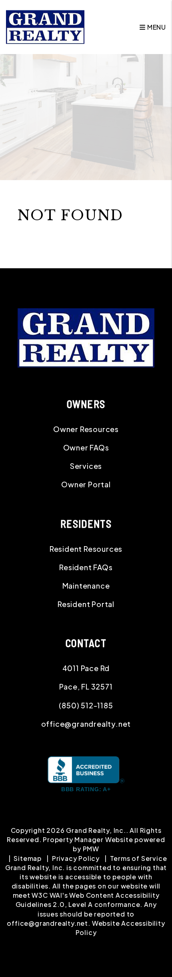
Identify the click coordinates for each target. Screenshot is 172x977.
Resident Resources (86, 548)
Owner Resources (86, 429)
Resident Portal (86, 604)
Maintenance (86, 585)
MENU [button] (156, 27)
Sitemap (28, 858)
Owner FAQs (86, 447)
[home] (45, 26)
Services (86, 465)
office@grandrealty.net (86, 723)
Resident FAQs (85, 567)
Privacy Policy (76, 858)
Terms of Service (138, 858)
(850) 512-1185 (86, 705)
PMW (91, 848)
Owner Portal (86, 484)
